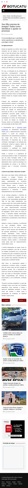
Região (14, 482)
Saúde (3, 485)
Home (8, 16)
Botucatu (8, 482)
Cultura (15, 483)
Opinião (20, 483)
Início (4, 16)
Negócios (4, 483)
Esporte (10, 483)
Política (19, 482)
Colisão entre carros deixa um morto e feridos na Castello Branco (12, 334)
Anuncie (8, 485)
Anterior (6, 300)
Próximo (21, 300)
